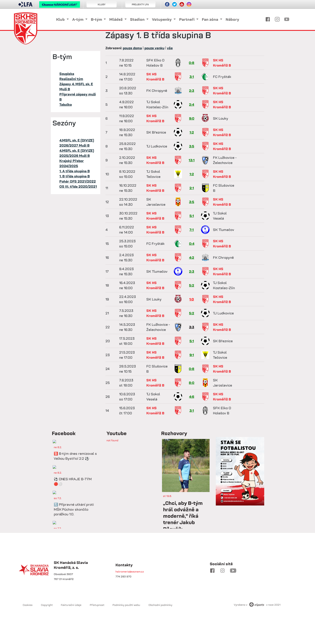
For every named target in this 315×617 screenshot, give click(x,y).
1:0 (191, 299)
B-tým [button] (97, 19)
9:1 (191, 355)
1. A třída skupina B (74, 171)
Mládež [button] (116, 19)
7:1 (191, 229)
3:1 (191, 76)
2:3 (191, 90)
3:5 (191, 146)
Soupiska (66, 73)
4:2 (191, 257)
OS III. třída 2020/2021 (78, 186)
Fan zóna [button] (210, 19)
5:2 (191, 285)
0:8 (191, 63)
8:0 (191, 383)
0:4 (191, 243)
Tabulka (65, 104)
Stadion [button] (138, 19)
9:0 (191, 118)
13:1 (192, 160)
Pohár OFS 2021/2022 (77, 181)
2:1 (191, 188)
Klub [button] (61, 19)
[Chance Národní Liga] (59, 5)
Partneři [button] (187, 19)
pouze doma (132, 48)
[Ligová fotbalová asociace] (25, 5)
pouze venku (154, 48)
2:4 (191, 104)
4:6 (191, 396)
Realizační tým (71, 79)
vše (170, 48)
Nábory (232, 19)
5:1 (191, 216)
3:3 (191, 327)
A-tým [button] (78, 19)
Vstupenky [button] (162, 19)
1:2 (191, 132)
